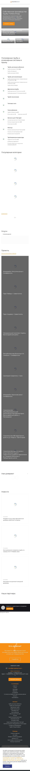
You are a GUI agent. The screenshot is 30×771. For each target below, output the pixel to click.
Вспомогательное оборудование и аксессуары (15, 723)
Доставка (15, 735)
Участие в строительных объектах (8, 253)
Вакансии (15, 690)
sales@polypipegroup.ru (15, 668)
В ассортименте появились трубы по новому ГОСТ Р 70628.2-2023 (13, 550)
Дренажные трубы (13, 89)
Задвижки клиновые (12, 139)
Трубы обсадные (12, 71)
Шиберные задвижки (13, 141)
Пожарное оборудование (15, 725)
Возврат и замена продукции (15, 736)
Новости (15, 686)
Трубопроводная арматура (16, 137)
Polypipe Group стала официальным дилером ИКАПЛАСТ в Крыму (13, 519)
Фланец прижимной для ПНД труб (16, 129)
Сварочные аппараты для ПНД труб (15, 722)
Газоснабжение (12, 110)
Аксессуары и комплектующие (15, 740)
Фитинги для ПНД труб (14, 118)
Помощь (15, 731)
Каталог (15, 701)
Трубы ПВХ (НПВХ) (12, 85)
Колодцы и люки (15, 720)
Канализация (4, 213)
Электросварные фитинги (14, 122)
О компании (15, 683)
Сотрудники (15, 692)
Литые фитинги (11, 114)
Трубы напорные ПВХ (13, 73)
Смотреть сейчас (8, 23)
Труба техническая (13, 97)
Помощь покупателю (15, 741)
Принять (7, 766)
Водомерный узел (15, 718)
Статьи (15, 687)
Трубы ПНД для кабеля (15, 727)
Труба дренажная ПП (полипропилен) (16, 93)
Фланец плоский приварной (14, 131)
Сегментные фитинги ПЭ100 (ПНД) (16, 120)
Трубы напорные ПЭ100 (13, 69)
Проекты (15, 695)
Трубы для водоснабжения (16, 67)
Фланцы (10, 127)
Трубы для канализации (15, 77)
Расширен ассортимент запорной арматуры (13, 582)
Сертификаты (15, 697)
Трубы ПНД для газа (12, 112)
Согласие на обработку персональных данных (15, 694)
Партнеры (15, 689)
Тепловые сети (12, 103)
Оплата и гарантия (15, 733)
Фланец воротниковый (13, 133)
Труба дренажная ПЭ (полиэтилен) (16, 91)
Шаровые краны (22, 114)
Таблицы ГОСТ (15, 738)
